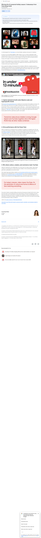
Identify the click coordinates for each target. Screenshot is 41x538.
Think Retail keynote (21, 70)
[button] (5, 11)
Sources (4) (20, 222)
